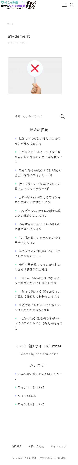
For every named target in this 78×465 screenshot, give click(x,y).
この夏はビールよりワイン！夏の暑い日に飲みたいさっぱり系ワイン (39, 156)
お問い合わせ (36, 446)
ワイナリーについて (31, 387)
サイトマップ (59, 446)
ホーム (10, 24)
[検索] (62, 116)
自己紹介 (17, 446)
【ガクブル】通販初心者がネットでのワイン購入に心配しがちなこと (39, 323)
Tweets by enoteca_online (39, 354)
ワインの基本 (27, 395)
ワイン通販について (31, 404)
